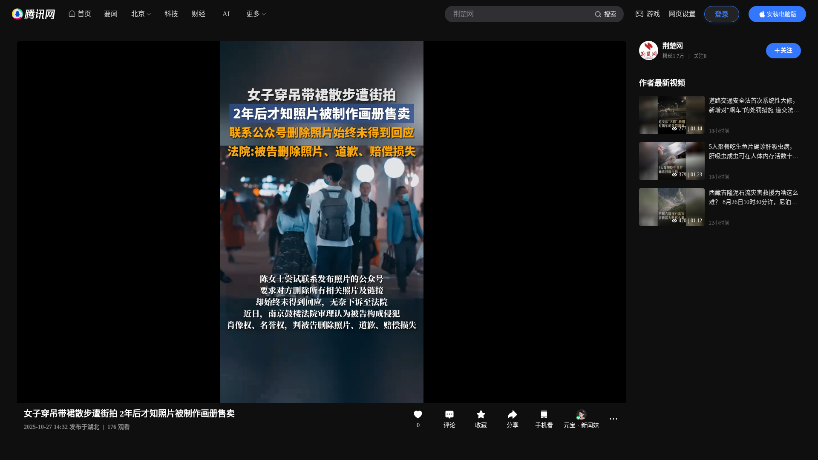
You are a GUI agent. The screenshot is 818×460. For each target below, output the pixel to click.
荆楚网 (672, 45)
